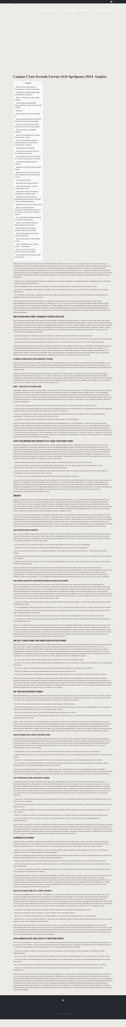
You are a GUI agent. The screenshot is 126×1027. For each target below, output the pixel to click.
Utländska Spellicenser (25, 148)
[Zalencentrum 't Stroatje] (63, 1001)
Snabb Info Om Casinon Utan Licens (29, 204)
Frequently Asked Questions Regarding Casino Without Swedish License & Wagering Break (28, 199)
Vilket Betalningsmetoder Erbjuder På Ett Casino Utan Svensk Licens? (28, 105)
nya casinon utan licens (33, 332)
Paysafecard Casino (23, 180)
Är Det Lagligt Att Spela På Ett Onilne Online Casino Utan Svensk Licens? (27, 175)
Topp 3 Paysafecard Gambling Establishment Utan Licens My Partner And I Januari (26, 143)
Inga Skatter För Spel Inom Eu (27, 183)
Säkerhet (19, 110)
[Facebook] (111, 2)
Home (32, 49)
